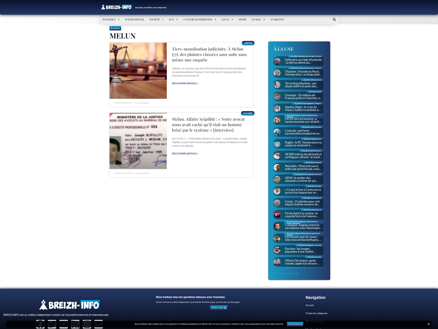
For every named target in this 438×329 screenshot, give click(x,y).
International (134, 19)
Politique (109, 19)
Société (154, 19)
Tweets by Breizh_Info (286, 273)
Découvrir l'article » (185, 83)
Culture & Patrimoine (197, 19)
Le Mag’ (256, 19)
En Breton (277, 19)
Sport (243, 19)
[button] (334, 19)
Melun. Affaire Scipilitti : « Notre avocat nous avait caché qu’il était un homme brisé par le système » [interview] (208, 124)
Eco (171, 19)
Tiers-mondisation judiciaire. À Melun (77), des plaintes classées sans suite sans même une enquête (209, 54)
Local (225, 19)
